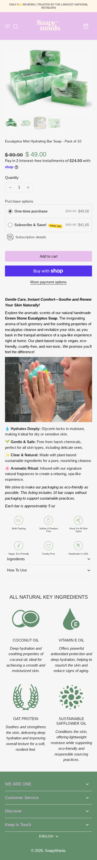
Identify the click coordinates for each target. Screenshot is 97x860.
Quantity (12, 177)
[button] (48, 256)
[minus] (10, 187)
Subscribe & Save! (37, 225)
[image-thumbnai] (11, 123)
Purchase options (19, 201)
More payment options (48, 282)
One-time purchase (31, 211)
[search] (15, 26)
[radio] (10, 211)
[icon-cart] (85, 26)
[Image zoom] (48, 82)
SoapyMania (55, 850)
